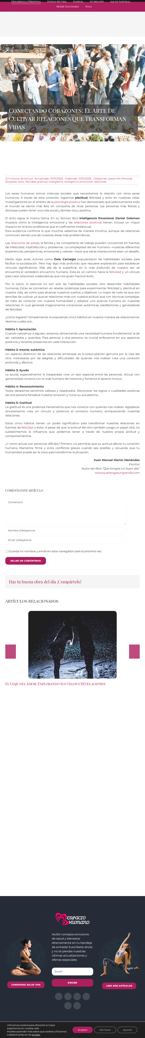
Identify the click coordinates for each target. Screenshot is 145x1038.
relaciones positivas (88, 222)
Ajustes (127, 1029)
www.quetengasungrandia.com (117, 472)
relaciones (100, 181)
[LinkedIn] (116, 28)
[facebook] (106, 10)
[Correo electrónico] (133, 28)
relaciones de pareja (25, 243)
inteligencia (55, 181)
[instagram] (119, 10)
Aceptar (83, 1029)
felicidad (30, 181)
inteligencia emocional (78, 181)
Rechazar (105, 1029)
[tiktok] (138, 10)
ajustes (36, 1034)
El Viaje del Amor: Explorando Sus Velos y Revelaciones (55, 683)
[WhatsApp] (122, 28)
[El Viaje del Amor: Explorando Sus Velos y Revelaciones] (72, 612)
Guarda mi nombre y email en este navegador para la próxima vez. (55, 551)
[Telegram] (127, 28)
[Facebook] (105, 28)
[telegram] (125, 10)
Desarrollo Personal (120, 178)
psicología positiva (67, 202)
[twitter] (112, 10)
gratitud (42, 181)
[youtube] (131, 10)
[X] (111, 28)
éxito (21, 181)
